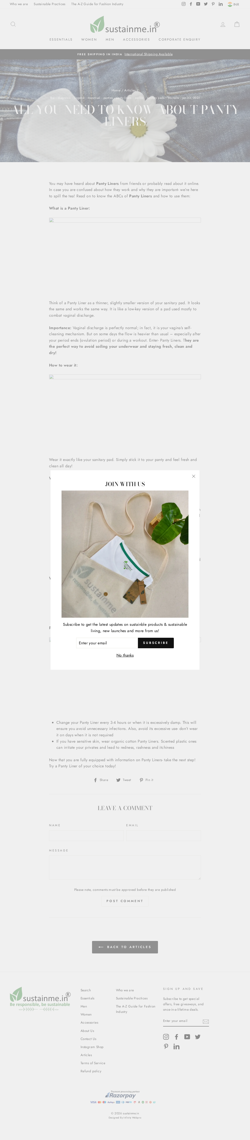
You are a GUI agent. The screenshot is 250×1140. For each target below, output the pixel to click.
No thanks (125, 655)
